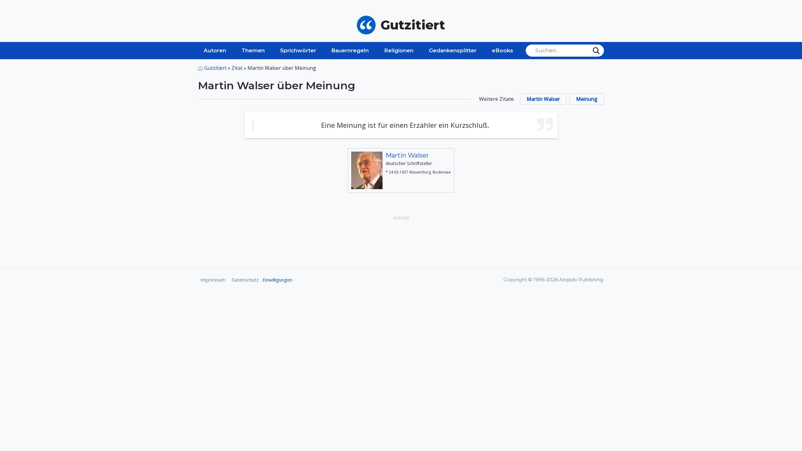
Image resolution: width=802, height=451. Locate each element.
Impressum (212, 280)
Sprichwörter (298, 50)
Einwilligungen (277, 280)
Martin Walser (543, 99)
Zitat (237, 68)
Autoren (215, 50)
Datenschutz (245, 280)
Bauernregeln (350, 50)
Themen (253, 50)
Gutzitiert (215, 68)
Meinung (586, 99)
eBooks (502, 50)
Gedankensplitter (453, 50)
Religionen (399, 50)
